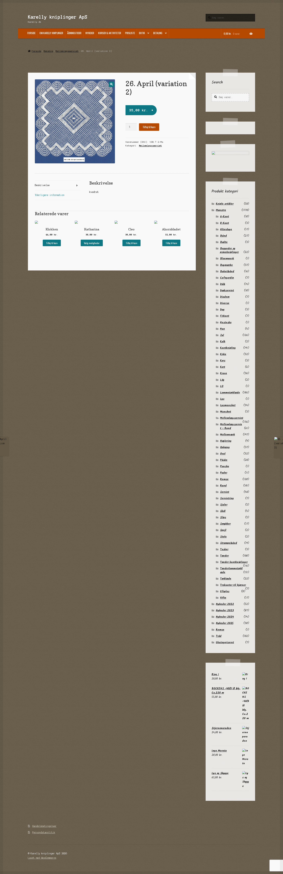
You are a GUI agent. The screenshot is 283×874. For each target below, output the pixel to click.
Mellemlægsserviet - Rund (231, 426)
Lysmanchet (227, 405)
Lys (222, 399)
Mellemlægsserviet (67, 51)
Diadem (224, 297)
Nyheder (89, 33)
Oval (222, 454)
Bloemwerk (227, 258)
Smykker (225, 524)
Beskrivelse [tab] (42, 185)
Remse (224, 479)
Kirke (223, 354)
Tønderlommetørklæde (231, 570)
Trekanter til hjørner (233, 585)
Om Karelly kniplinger (51, 33)
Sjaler (223, 505)
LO (221, 386)
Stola (223, 537)
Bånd (223, 236)
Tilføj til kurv (149, 127)
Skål (222, 511)
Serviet (224, 492)
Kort (222, 367)
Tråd (218, 636)
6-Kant (224, 216)
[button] (111, 84)
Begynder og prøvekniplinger (229, 250)
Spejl (223, 530)
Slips (223, 517)
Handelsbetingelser (44, 826)
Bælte (224, 242)
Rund (223, 486)
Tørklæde (225, 579)
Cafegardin (227, 278)
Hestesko (225, 322)
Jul (222, 335)
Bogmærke (226, 265)
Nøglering (225, 441)
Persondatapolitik (43, 832)
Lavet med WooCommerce (42, 858)
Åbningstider (74, 33)
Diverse (224, 303)
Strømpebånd (228, 543)
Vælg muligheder (92, 243)
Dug (222, 309)
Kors (222, 360)
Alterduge (226, 229)
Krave (223, 373)
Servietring (227, 498)
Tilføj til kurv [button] (52, 243)
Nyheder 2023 (225, 610)
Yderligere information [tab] (49, 195)
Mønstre (48, 51)
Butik (142, 33)
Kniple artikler (225, 204)
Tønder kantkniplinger (234, 562)
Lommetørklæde (230, 392)
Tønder (224, 556)
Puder (223, 473)
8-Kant (224, 223)
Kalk (222, 341)
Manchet (225, 412)
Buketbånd (227, 271)
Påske (223, 460)
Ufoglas (224, 591)
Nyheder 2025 (224, 623)
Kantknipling (228, 348)
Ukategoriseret (225, 642)
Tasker (224, 549)
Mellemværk (227, 434)
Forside (31, 33)
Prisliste (130, 33)
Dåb (222, 284)
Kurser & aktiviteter (109, 33)
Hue (222, 329)
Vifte (223, 598)
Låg (222, 380)
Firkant (224, 316)
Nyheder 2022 (225, 604)
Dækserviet (227, 290)
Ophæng (225, 447)
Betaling (157, 33)
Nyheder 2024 (225, 617)
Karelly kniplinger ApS (57, 17)
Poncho (224, 466)
